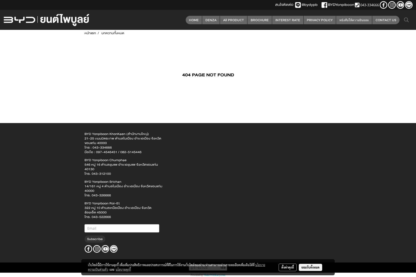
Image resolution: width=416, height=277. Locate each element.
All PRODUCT (233, 20)
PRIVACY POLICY (320, 20)
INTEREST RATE (287, 20)
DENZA (210, 20)
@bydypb (310, 4)
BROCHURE (260, 20)
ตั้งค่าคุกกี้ (287, 267)
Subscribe (95, 239)
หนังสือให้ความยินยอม (354, 20)
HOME (194, 20)
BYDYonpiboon (341, 4)
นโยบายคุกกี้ (123, 269)
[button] (406, 20)
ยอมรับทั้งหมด (310, 267)
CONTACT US (385, 20)
